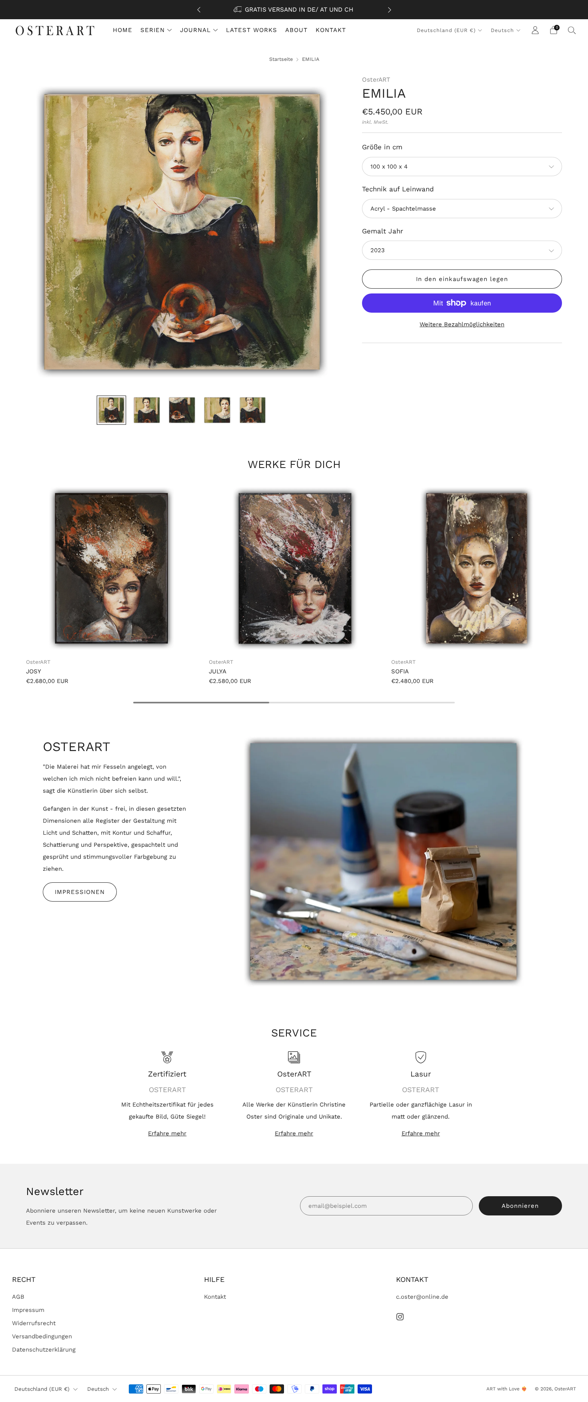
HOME (122, 30)
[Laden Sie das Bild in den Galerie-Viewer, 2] (146, 410)
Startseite (281, 59)
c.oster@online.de (422, 1296)
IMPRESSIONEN (80, 892)
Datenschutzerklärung (44, 1349)
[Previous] (199, 9)
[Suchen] (572, 30)
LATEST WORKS (251, 30)
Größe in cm (382, 147)
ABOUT (296, 30)
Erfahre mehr (167, 1133)
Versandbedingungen (42, 1336)
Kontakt (215, 1296)
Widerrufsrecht (34, 1323)
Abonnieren (520, 1205)
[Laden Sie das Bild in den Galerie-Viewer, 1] (111, 410)
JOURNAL (195, 30)
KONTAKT (331, 30)
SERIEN (152, 30)
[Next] (389, 9)
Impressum (28, 1310)
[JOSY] (111, 568)
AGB (18, 1296)
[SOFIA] (476, 568)
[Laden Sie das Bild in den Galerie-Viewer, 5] (252, 410)
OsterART (376, 79)
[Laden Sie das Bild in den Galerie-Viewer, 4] (217, 410)
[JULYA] (294, 568)
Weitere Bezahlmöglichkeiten (462, 324)
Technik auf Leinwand (398, 189)
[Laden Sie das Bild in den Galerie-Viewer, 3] (181, 410)
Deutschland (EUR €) (446, 30)
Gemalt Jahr (382, 231)
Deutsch (502, 30)
